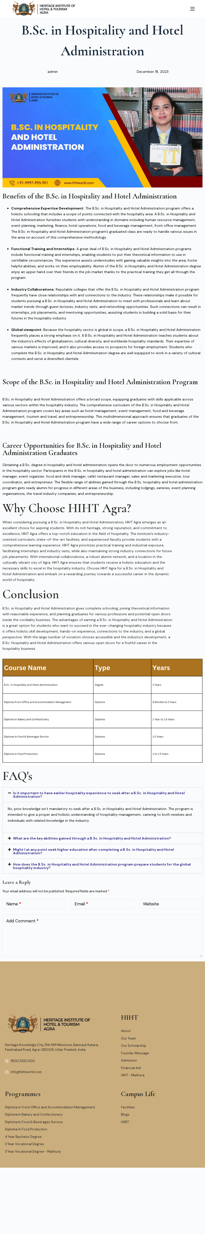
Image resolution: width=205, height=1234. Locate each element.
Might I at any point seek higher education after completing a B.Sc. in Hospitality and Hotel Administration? (93, 851)
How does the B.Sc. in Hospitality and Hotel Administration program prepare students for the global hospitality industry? (102, 866)
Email (81, 904)
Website (151, 904)
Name (13, 904)
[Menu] (192, 9)
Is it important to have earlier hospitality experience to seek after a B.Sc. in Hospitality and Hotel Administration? (99, 795)
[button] (102, 794)
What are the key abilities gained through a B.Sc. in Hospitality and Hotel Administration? (92, 838)
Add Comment (22, 921)
